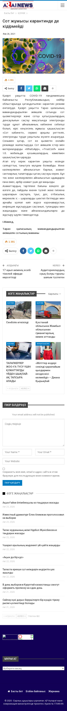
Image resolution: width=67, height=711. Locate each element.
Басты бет (17, 691)
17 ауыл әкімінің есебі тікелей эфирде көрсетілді (17, 274)
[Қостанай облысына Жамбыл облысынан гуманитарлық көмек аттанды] (48, 310)
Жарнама (53, 691)
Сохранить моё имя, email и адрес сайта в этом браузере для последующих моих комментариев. (31, 473)
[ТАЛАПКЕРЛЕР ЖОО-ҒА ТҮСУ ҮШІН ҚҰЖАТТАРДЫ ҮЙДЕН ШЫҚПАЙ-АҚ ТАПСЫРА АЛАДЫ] (18, 351)
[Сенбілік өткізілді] (18, 310)
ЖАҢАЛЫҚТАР (43, 344)
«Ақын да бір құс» (13, 557)
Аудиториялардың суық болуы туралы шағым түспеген (52, 274)
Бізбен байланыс (36, 691)
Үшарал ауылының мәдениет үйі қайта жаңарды (31, 545)
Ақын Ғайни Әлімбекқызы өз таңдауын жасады (31, 502)
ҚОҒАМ (10, 303)
